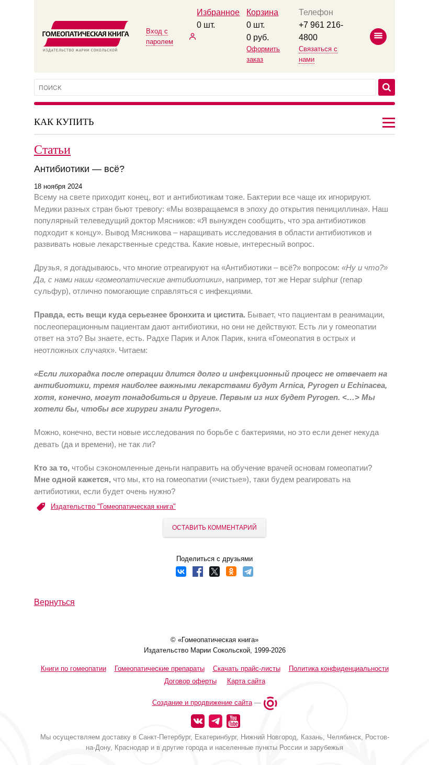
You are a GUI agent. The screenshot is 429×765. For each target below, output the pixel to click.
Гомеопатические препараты (160, 668)
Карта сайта (246, 681)
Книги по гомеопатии (73, 668)
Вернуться (54, 602)
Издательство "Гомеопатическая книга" (113, 506)
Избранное (218, 12)
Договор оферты (190, 681)
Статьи (52, 149)
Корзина (262, 12)
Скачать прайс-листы (246, 668)
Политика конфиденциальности (339, 668)
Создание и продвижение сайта (202, 702)
